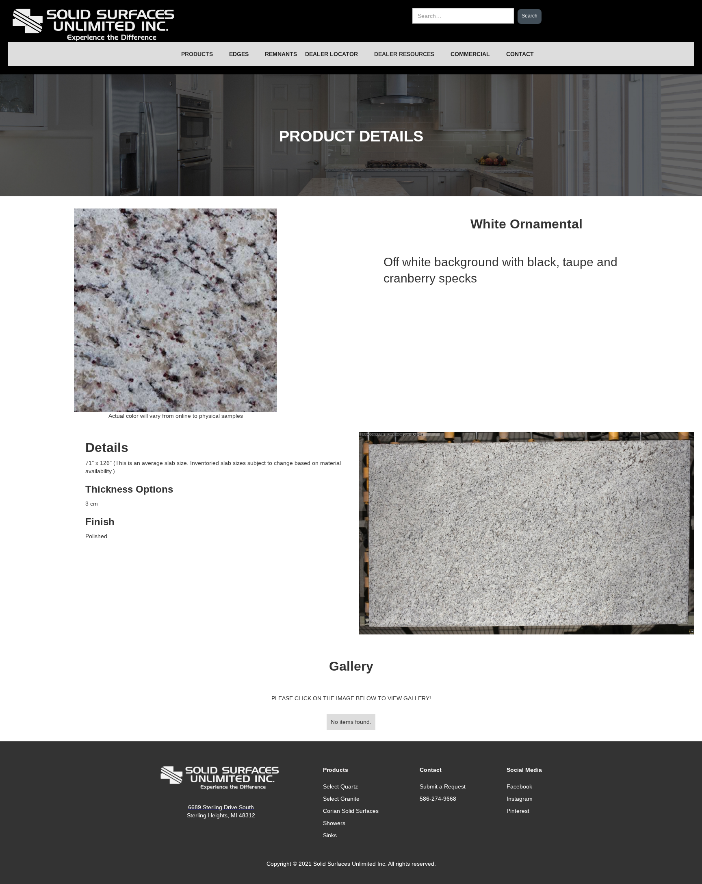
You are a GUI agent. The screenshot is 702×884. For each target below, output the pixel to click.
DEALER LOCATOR (331, 54)
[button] (197, 54)
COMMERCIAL (470, 54)
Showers (334, 823)
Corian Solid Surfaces (351, 811)
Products (335, 770)
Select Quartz (340, 786)
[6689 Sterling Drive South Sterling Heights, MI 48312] (221, 778)
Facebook (519, 786)
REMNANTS (281, 54)
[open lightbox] (526, 533)
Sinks (330, 835)
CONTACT (520, 54)
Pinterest (518, 811)
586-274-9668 (438, 798)
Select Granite (341, 798)
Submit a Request (443, 786)
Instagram (520, 798)
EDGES (239, 54)
